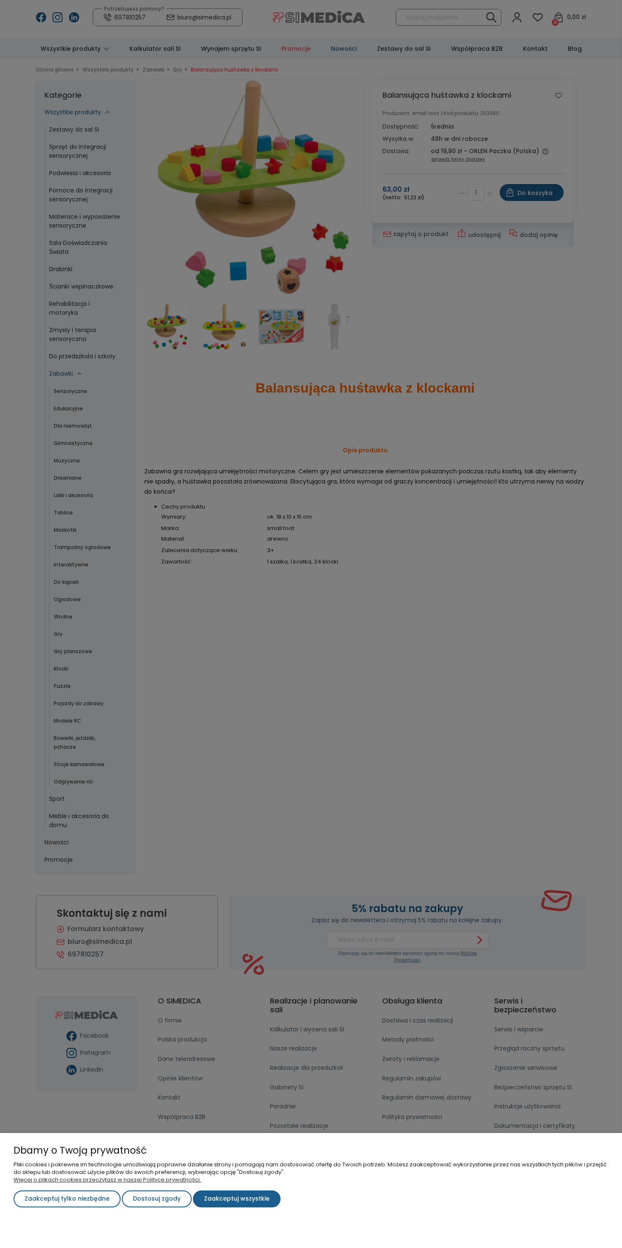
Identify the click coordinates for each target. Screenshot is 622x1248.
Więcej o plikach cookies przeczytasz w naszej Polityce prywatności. (107, 1180)
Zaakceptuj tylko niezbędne (67, 1198)
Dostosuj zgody (157, 1198)
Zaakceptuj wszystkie (237, 1198)
